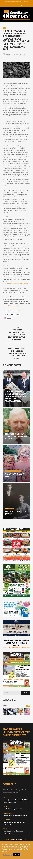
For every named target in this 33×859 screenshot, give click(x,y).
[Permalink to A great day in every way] (27, 711)
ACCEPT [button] (16, 854)
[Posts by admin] (4, 54)
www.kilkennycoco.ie (12, 306)
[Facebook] (11, 5)
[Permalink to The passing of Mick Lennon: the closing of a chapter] (20, 711)
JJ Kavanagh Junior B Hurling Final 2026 (16, 2)
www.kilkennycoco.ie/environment (18, 283)
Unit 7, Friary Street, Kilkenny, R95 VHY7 (14, 790)
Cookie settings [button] (7, 855)
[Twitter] (17, 5)
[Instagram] (14, 5)
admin (8, 54)
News (4, 27)
